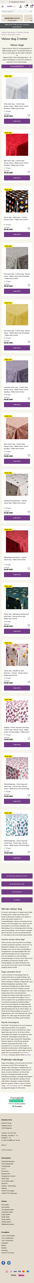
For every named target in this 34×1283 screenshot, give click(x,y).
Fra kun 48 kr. (12, 19)
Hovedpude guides (7, 1210)
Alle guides (5, 1205)
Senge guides (5, 1219)
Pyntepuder (18, 892)
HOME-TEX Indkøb (7, 1191)
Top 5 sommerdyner (8, 1236)
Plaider (17, 900)
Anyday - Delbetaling (8, 1186)
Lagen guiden (5, 1214)
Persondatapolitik (7, 1164)
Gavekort (4, 1183)
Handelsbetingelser (8, 1161)
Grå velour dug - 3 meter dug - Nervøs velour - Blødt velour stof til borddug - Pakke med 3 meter (17, 276)
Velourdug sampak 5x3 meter (17, 876)
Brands (3, 1245)
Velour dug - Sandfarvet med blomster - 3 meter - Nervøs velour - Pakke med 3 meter (16, 673)
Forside (3, 32)
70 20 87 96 (11, 1133)
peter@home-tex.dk (13, 1140)
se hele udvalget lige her (15, 1086)
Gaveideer (4, 1243)
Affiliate (4, 1188)
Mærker (4, 1248)
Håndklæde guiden (7, 1224)
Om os (3, 1169)
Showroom (5, 1171)
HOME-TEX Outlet (7, 1253)
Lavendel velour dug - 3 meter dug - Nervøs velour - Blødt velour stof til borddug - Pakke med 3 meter (16, 389)
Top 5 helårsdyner (7, 1238)
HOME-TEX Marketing (9, 1193)
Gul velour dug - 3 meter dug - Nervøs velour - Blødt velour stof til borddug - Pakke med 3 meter (17, 333)
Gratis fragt (5, 1179)
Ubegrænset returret (8, 1176)
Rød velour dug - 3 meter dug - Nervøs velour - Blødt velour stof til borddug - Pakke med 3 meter (16, 163)
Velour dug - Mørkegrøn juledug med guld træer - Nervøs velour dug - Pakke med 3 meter (16, 616)
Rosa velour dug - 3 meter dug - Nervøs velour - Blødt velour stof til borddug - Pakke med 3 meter (16, 446)
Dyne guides (5, 1207)
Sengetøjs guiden (7, 1212)
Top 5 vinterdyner (7, 1241)
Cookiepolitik (5, 1166)
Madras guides (6, 1222)
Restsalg (4, 1250)
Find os (3, 1145)
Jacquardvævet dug (17, 884)
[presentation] (2, 2)
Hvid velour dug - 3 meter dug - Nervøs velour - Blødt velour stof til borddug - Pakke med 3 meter (16, 106)
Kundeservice (5, 1174)
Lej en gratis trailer (7, 1181)
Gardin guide (5, 1217)
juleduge (28, 1055)
